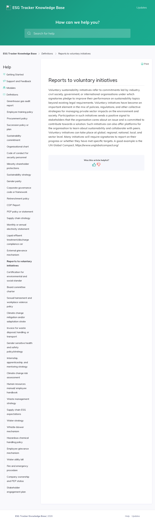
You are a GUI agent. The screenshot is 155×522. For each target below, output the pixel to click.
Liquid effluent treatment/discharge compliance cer (18, 239)
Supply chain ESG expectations (16, 411)
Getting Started (14, 74)
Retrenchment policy (18, 198)
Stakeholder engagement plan (16, 489)
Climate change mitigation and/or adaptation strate (16, 317)
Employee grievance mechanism (18, 450)
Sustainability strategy (19, 174)
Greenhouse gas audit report (18, 103)
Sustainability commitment (14, 137)
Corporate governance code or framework (19, 189)
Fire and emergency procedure (17, 468)
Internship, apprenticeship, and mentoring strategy (17, 362)
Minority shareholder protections (18, 166)
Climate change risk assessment (17, 375)
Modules (11, 87)
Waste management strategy (18, 401)
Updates (141, 7)
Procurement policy (17, 118)
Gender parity (14, 181)
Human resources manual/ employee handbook (16, 388)
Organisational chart (18, 146)
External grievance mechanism (17, 252)
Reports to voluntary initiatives (74, 53)
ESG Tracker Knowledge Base (20, 53)
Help (127, 516)
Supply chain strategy (18, 218)
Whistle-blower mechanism (15, 429)
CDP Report (13, 205)
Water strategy (15, 420)
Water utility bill (15, 459)
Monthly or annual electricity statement (18, 226)
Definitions (47, 53)
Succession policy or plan (17, 127)
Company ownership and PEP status (18, 478)
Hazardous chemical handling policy (18, 440)
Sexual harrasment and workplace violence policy (19, 302)
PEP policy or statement (20, 211)
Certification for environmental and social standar (17, 276)
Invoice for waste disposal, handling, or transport (18, 332)
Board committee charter (16, 289)
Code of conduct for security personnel (17, 155)
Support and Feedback (18, 81)
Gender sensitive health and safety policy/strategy (19, 347)
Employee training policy (20, 111)
